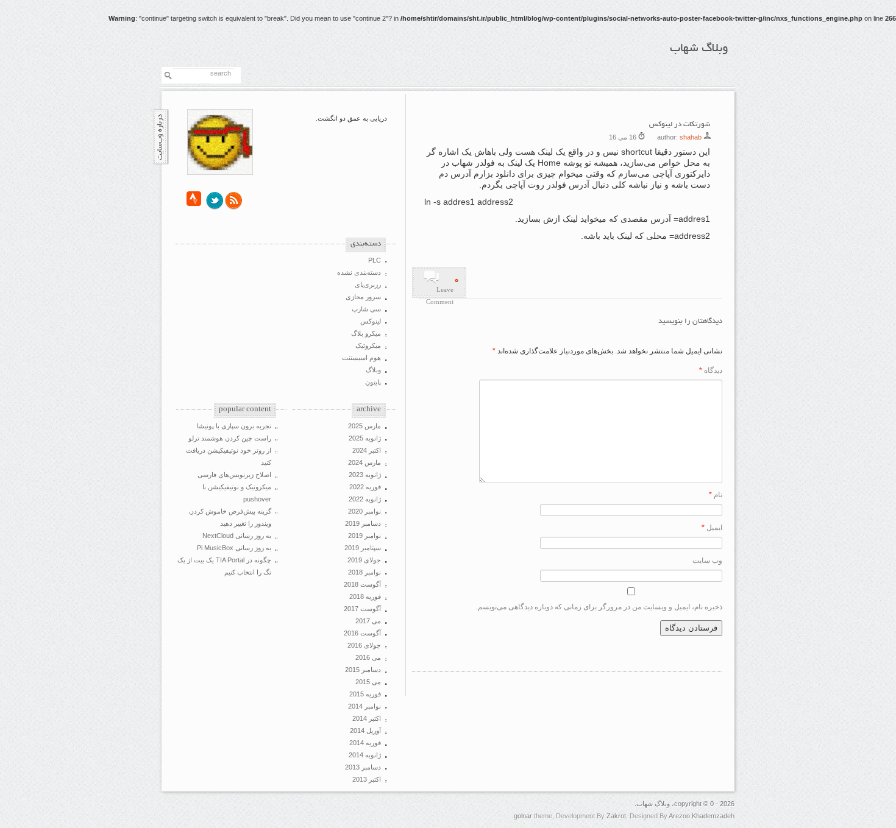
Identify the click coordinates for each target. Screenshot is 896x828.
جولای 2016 (364, 645)
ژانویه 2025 (365, 438)
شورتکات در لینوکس (679, 125)
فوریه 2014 (365, 742)
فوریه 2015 (365, 694)
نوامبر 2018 (364, 572)
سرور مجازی (363, 296)
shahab (691, 137)
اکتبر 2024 (366, 450)
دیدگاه (710, 370)
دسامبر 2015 (363, 669)
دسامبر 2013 (363, 767)
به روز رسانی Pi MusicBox (234, 547)
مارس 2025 (364, 426)
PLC (374, 260)
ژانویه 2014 (365, 755)
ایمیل (712, 527)
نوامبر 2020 (364, 511)
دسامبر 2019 (363, 523)
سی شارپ (366, 309)
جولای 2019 (364, 560)
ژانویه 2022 (365, 499)
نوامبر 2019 (364, 535)
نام (715, 494)
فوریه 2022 (365, 486)
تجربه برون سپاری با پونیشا (234, 426)
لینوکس (370, 321)
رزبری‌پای (368, 284)
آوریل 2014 (365, 730)
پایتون (373, 382)
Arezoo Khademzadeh (701, 815)
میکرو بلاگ (366, 333)
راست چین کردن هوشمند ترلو (229, 438)
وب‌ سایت (707, 560)
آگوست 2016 (362, 633)
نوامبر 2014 (364, 706)
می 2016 (368, 657)
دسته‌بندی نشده (359, 272)
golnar (523, 815)
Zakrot (616, 815)
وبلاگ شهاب (699, 48)
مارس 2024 (364, 462)
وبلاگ (373, 369)
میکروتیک (368, 345)
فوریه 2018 (365, 596)
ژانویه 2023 (365, 474)
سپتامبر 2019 (362, 547)
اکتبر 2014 (366, 718)
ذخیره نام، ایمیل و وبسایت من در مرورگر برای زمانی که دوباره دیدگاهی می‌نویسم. (599, 607)
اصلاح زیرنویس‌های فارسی (234, 474)
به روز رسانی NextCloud (236, 535)
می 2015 (368, 681)
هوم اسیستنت (361, 357)
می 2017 (368, 621)
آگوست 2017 (362, 608)
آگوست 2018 (362, 584)
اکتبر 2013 (366, 779)
